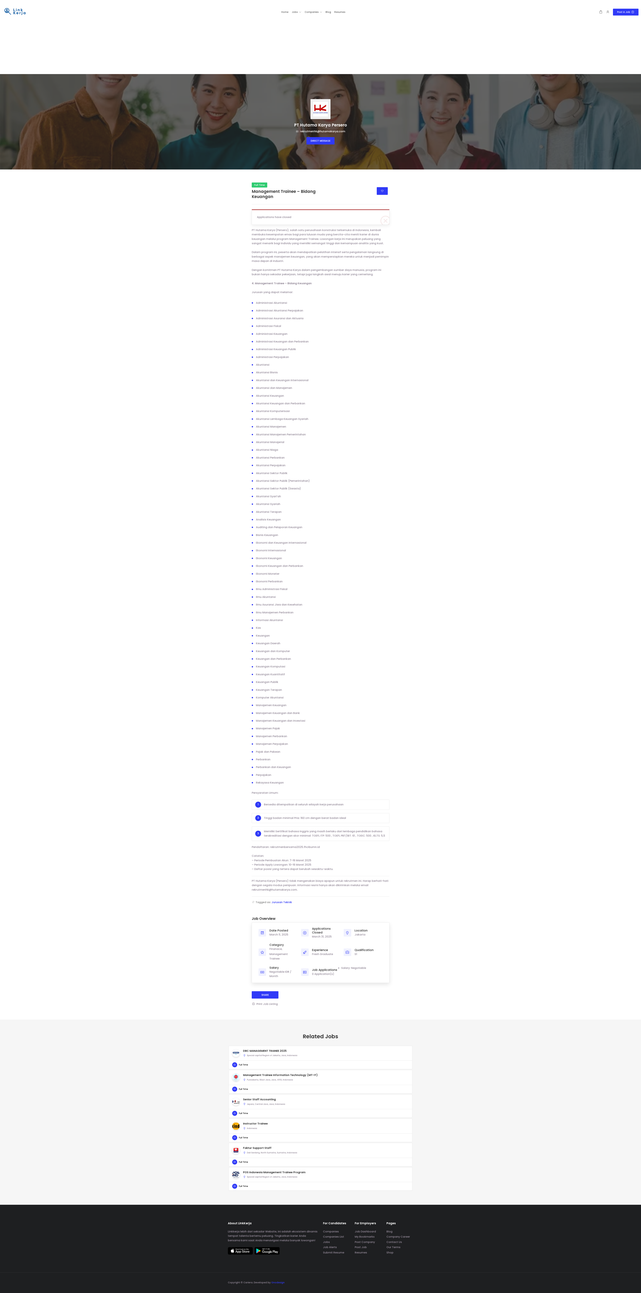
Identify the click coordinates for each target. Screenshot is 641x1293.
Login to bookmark (382, 191)
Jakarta (360, 935)
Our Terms (393, 1247)
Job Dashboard (365, 1231)
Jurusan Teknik (282, 902)
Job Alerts (330, 1247)
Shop (389, 1252)
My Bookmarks (365, 1237)
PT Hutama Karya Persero (320, 125)
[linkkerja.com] (15, 12)
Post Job (361, 1247)
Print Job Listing (267, 1004)
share (265, 995)
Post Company (365, 1242)
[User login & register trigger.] (608, 12)
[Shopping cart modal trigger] (601, 12)
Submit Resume (333, 1252)
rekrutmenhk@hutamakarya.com (322, 131)
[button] (296, 12)
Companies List (333, 1237)
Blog (389, 1231)
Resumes (361, 1252)
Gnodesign (278, 1282)
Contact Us (394, 1242)
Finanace (275, 949)
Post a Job (623, 12)
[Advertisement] (320, 49)
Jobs (326, 1242)
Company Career (398, 1237)
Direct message (320, 140)
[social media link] (410, 1282)
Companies (331, 1231)
